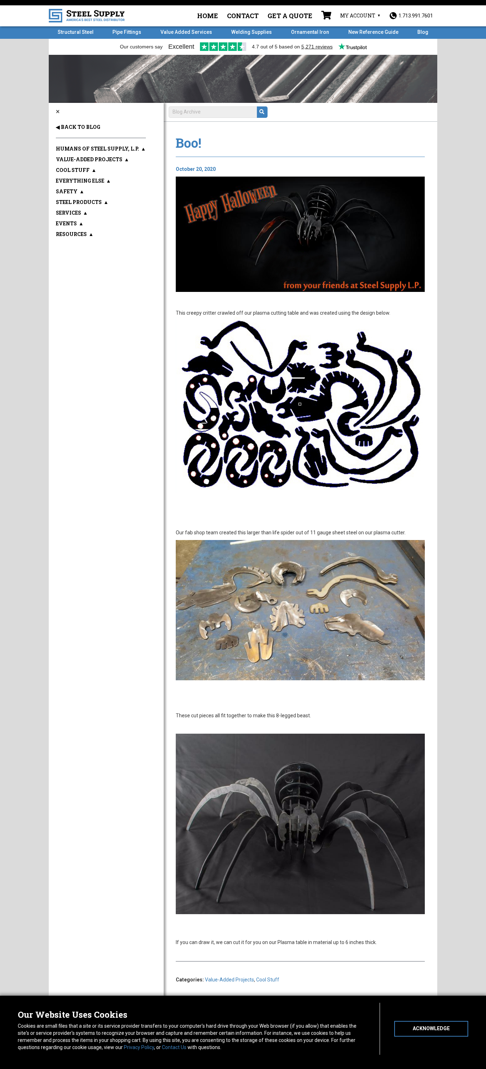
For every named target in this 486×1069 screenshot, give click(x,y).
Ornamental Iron (310, 32)
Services (68, 212)
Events (66, 223)
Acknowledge (431, 1028)
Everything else (80, 180)
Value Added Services (186, 32)
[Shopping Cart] (326, 16)
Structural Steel (76, 32)
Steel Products (79, 202)
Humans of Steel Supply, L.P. (97, 148)
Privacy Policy (139, 1047)
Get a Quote (290, 15)
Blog (422, 32)
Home (207, 15)
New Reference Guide (373, 32)
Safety (67, 191)
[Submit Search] (262, 112)
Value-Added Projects (229, 979)
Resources (71, 234)
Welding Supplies (251, 32)
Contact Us (174, 1047)
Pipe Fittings (126, 32)
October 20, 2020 (196, 169)
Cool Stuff (267, 979)
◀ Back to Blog (78, 127)
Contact (243, 15)
